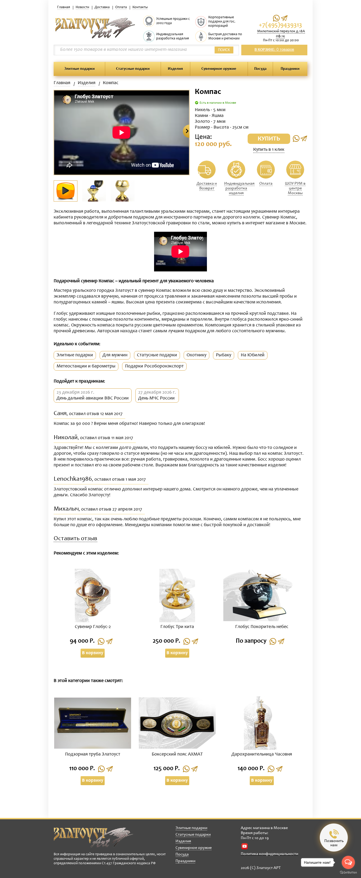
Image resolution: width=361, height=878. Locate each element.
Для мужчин (115, 355)
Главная (63, 7)
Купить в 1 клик (268, 149)
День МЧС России (156, 398)
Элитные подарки (79, 69)
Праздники (290, 69)
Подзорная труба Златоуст (92, 754)
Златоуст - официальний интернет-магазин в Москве (93, 837)
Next (186, 131)
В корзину (92, 653)
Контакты (140, 7)
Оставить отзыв (75, 539)
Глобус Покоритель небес (261, 627)
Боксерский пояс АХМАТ (177, 754)
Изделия (175, 69)
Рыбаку (223, 355)
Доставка (102, 7)
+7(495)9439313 (280, 25)
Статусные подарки (133, 69)
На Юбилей (253, 355)
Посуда (260, 69)
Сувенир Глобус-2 (93, 627)
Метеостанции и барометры (86, 366)
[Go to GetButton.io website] (348, 872)
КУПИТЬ (269, 139)
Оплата (121, 7)
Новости (82, 7)
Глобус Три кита (177, 627)
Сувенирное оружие (218, 69)
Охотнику (196, 355)
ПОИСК (224, 50)
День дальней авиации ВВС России (93, 398)
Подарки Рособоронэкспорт (154, 366)
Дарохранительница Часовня (262, 754)
